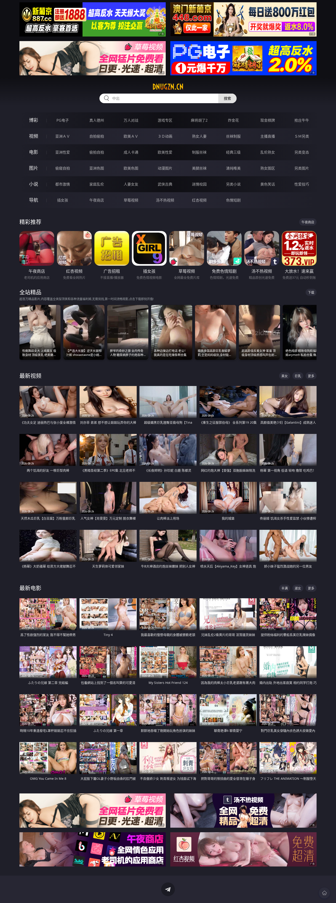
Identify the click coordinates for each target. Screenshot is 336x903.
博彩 (33, 120)
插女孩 (62, 200)
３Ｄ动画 (165, 136)
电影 (33, 152)
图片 (33, 168)
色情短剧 (233, 200)
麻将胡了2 (199, 120)
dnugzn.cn (168, 86)
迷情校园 (199, 184)
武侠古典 (165, 184)
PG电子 (62, 120)
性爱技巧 (301, 184)
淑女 (298, 588)
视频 (33, 136)
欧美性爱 (165, 152)
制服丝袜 (199, 152)
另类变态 (301, 152)
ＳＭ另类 (301, 136)
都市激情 (62, 184)
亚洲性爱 (62, 152)
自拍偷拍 (96, 136)
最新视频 (30, 375)
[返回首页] (324, 892)
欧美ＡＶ (131, 136)
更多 (311, 376)
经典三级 (233, 152)
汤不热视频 (165, 200)
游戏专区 (165, 120)
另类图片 (301, 168)
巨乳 (298, 376)
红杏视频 (199, 200)
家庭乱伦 (96, 184)
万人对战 (131, 120)
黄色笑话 (267, 184)
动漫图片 (165, 168)
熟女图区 (267, 168)
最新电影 (30, 588)
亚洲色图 (96, 168)
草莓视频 (131, 200)
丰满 (284, 588)
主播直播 (267, 136)
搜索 (227, 98)
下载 (311, 292)
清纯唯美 (233, 168)
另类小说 (233, 184)
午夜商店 (96, 200)
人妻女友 (131, 184)
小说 (33, 184)
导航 (33, 200)
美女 (284, 376)
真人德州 (96, 120)
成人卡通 (131, 152)
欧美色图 (131, 168)
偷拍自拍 (96, 152)
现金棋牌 (267, 120)
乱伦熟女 (267, 152)
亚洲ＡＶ (62, 136)
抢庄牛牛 (301, 120)
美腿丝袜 (199, 168)
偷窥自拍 (62, 168)
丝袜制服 (233, 136)
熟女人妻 (199, 136)
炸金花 (233, 120)
